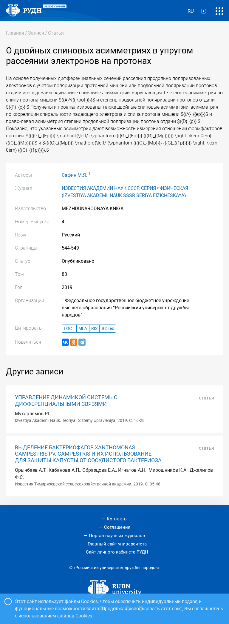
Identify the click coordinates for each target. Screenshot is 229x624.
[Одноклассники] (73, 342)
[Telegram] (82, 342)
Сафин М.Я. (74, 175)
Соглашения (117, 527)
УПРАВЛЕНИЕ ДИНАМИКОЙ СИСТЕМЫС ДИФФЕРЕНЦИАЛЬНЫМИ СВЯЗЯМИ (66, 400)
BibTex (108, 328)
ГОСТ (69, 328)
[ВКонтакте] (65, 342)
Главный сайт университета (117, 544)
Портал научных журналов (117, 535)
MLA (82, 328)
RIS (94, 328)
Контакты (117, 519)
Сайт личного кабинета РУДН (117, 552)
